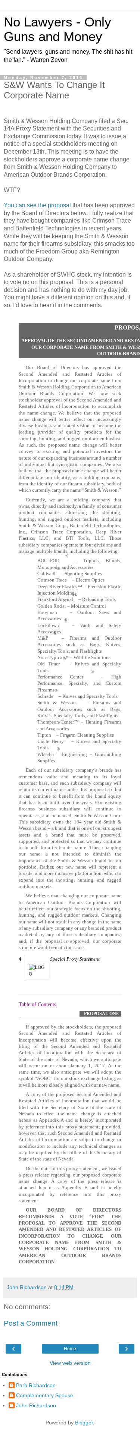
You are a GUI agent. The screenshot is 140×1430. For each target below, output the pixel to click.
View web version (70, 1363)
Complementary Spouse (44, 1395)
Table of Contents (37, 1004)
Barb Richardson (36, 1385)
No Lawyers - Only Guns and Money (57, 29)
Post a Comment (30, 1323)
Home (70, 1348)
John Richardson (36, 1405)
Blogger (84, 1423)
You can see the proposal (37, 205)
